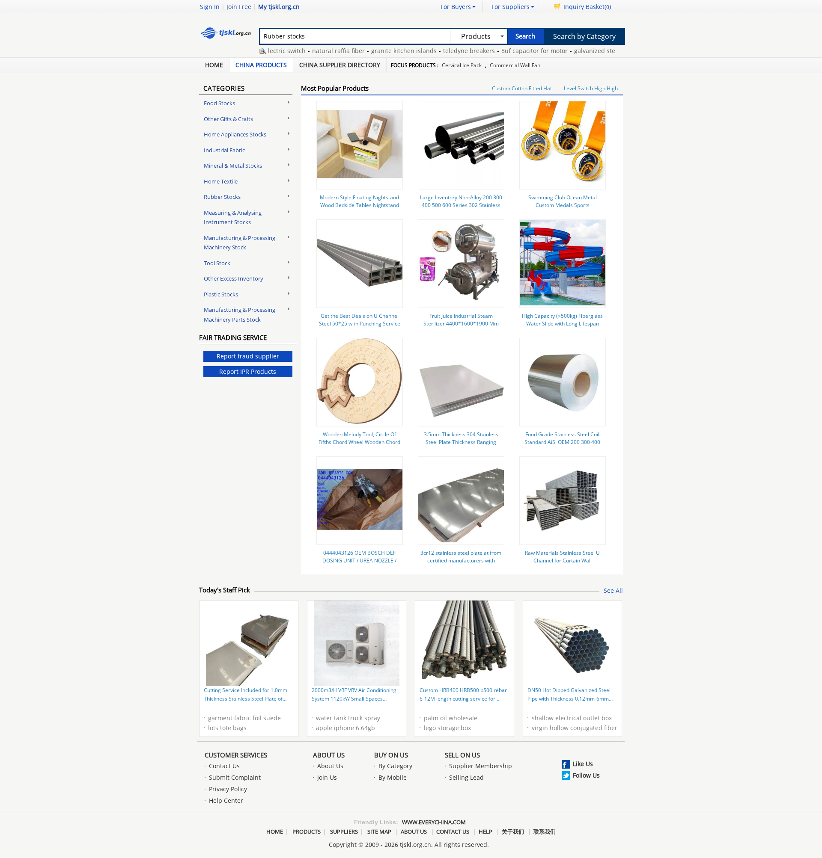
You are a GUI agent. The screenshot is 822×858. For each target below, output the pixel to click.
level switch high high (591, 88)
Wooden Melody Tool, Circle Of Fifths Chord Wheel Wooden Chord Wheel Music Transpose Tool (359, 442)
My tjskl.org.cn (279, 7)
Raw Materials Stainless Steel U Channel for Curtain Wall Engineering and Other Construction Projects (562, 564)
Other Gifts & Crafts (228, 119)
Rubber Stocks (222, 197)
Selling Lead (466, 777)
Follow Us (586, 775)
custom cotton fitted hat (522, 88)
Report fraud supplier (248, 356)
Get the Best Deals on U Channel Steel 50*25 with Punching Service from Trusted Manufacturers (359, 323)
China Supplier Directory (339, 65)
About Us (329, 755)
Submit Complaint (235, 777)
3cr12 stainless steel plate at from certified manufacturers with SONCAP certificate (460, 560)
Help (485, 831)
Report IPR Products (247, 371)
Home (214, 65)
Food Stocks (219, 103)
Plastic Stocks (221, 294)
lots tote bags (227, 728)
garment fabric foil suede (244, 718)
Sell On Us (462, 755)
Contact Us (224, 766)
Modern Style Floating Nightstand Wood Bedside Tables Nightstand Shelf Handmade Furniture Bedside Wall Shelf (359, 209)
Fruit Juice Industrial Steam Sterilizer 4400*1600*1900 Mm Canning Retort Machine (461, 323)
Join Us (327, 777)
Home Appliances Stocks (235, 134)
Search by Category (584, 36)
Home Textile (221, 181)
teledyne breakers (454, 51)
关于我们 (513, 831)
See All (613, 590)
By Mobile (392, 777)
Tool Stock (217, 263)
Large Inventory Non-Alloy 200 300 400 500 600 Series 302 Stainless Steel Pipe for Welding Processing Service (461, 209)
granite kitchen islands (388, 51)
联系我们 (544, 831)
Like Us (583, 764)
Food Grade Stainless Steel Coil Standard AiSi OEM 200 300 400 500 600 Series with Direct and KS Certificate (562, 446)
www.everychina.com (434, 822)
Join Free (238, 7)
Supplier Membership (480, 766)
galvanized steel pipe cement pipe (608, 51)
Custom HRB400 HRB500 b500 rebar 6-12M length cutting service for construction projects (463, 695)
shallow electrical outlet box (572, 718)
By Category (395, 766)
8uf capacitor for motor (519, 51)
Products (306, 831)
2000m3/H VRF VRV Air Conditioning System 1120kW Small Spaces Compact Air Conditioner (354, 695)
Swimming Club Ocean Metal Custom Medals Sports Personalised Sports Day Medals (562, 205)
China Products (261, 65)
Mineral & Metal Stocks (233, 165)
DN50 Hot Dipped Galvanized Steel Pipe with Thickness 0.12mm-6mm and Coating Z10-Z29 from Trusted (569, 695)
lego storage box (447, 728)
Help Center (226, 800)
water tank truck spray (348, 718)
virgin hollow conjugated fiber (574, 728)
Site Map (379, 831)
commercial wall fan (515, 65)
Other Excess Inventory (233, 278)
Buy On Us (391, 755)
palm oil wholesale (450, 718)
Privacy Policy (228, 789)
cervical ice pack (462, 65)
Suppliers (344, 831)
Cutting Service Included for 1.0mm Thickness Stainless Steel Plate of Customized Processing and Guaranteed (245, 695)
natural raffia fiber (323, 51)
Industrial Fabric (224, 150)
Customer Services (236, 755)
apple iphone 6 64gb (345, 728)
